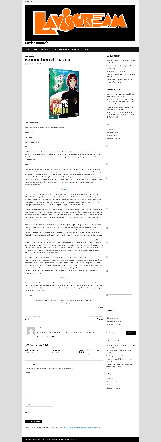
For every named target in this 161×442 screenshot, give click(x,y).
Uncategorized (29, 56)
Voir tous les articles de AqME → (46, 337)
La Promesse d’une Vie (32, 350)
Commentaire (29, 372)
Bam (76, 439)
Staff (28, 49)
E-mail (27, 405)
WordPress (70, 439)
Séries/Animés (44, 49)
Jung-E (121, 109)
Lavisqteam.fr (36, 42)
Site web (27, 413)
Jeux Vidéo (85, 49)
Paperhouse (56, 350)
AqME (31, 64)
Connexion (109, 129)
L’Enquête (122, 96)
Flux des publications (112, 132)
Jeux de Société (64, 49)
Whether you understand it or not (116, 71)
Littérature (75, 49)
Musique (53, 49)
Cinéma (35, 49)
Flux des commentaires (113, 135)
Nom (27, 397)
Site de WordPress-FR (113, 138)
